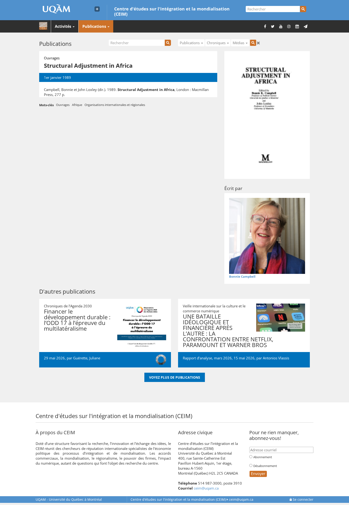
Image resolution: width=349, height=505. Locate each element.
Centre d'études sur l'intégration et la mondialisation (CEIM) (172, 11)
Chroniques (216, 42)
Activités (63, 26)
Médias (239, 42)
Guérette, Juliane (86, 358)
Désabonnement (265, 466)
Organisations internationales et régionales (115, 105)
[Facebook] (265, 26)
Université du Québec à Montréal (69, 499)
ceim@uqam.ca (206, 488)
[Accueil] (43, 26)
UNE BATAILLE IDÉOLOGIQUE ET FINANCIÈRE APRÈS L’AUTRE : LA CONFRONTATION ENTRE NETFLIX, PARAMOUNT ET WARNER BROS (228, 330)
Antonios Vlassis (276, 358)
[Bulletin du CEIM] (305, 26)
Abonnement (262, 457)
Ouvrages (63, 105)
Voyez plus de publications (174, 377)
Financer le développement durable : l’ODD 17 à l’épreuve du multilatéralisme (77, 319)
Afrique (77, 105)
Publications (94, 26)
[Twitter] (273, 26)
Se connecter (302, 499)
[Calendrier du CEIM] (297, 26)
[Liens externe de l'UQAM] (97, 9)
